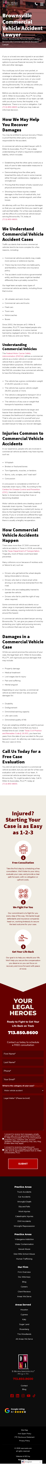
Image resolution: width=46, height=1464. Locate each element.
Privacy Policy (24, 1441)
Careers (24, 1287)
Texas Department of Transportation (23, 551)
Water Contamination (24, 1244)
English (28, 1462)
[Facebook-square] (12, 1396)
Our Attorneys (24, 1277)
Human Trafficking (24, 1259)
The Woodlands (24, 1334)
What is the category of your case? (22, 1086)
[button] (15, 1411)
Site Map (24, 1430)
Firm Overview (24, 1272)
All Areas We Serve (24, 1339)
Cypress (24, 1314)
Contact (24, 1385)
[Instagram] (23, 1396)
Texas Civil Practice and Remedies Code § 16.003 (21, 732)
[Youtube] (28, 1396)
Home (5, 39)
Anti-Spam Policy (24, 1433)
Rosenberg (24, 1329)
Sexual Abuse (24, 1249)
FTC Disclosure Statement (24, 1437)
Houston (24, 1309)
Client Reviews (24, 1291)
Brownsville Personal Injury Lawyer (24, 39)
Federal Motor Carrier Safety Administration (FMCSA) (16, 355)
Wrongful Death (24, 1201)
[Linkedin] (17, 1396)
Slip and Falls (24, 1206)
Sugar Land (24, 1324)
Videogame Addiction (24, 1239)
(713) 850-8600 (9, 107)
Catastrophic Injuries (24, 1216)
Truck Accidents (24, 1192)
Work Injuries (24, 1211)
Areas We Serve (24, 1296)
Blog (24, 1389)
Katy (24, 1319)
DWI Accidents (24, 1221)
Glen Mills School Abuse (24, 1254)
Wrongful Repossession (24, 1226)
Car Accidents (24, 1197)
